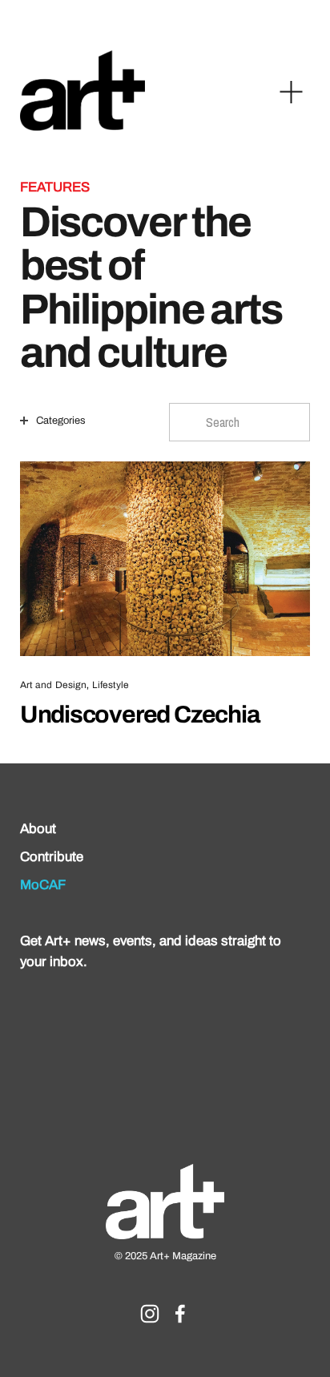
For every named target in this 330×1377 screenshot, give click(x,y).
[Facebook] (180, 1313)
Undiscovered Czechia (140, 714)
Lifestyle (110, 685)
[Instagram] (149, 1313)
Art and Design (53, 685)
